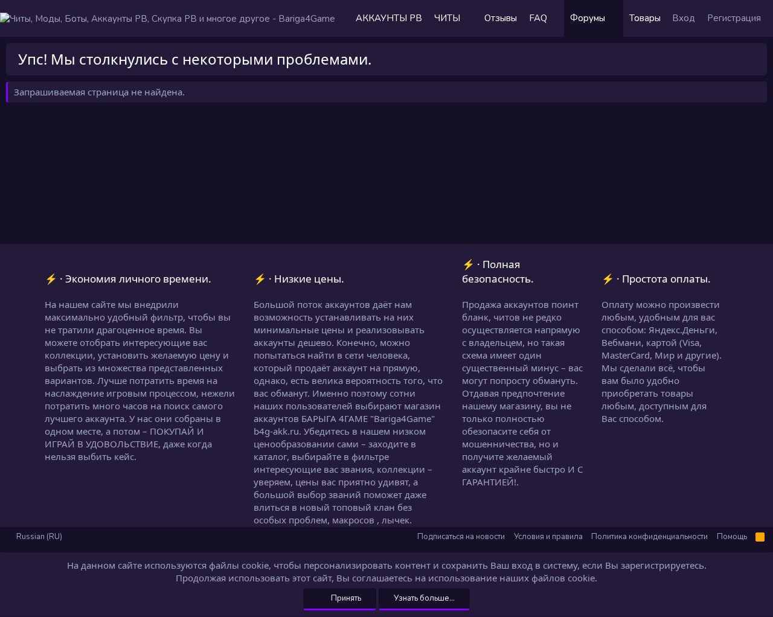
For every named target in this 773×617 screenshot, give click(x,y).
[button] (472, 18)
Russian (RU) (38, 536)
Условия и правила (548, 536)
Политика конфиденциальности (649, 536)
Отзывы (500, 18)
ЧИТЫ (447, 18)
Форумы (587, 18)
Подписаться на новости (461, 536)
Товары (645, 18)
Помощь (732, 536)
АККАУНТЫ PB (389, 18)
